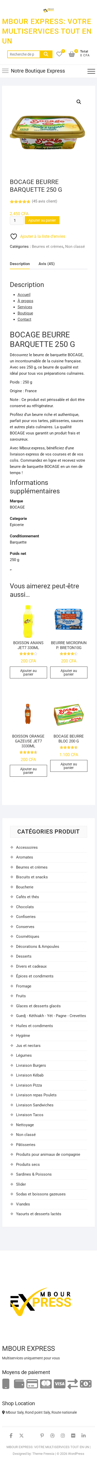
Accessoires (27, 847)
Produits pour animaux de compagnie (48, 1154)
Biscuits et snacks (32, 877)
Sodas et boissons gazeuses (41, 1194)
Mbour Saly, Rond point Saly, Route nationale (41, 1412)
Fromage (23, 986)
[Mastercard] (46, 1384)
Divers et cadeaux (31, 966)
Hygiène (23, 1035)
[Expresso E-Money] (32, 1384)
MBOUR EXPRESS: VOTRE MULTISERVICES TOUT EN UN (47, 31)
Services (25, 307)
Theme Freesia (43, 1454)
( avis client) (44, 201)
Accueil (24, 294)
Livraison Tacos (29, 1115)
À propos (25, 301)
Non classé (75, 246)
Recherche (46, 54)
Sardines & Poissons (34, 1174)
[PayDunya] (86, 1384)
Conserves (25, 926)
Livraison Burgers (31, 1065)
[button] (79, 102)
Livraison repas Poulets (36, 1095)
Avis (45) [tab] (47, 263)
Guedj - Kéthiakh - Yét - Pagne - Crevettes (51, 1015)
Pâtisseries (25, 1144)
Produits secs (28, 1164)
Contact (24, 319)
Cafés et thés (27, 897)
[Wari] (73, 1384)
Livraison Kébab (29, 1075)
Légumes (24, 1055)
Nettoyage (25, 1125)
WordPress (76, 1454)
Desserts (24, 956)
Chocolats (25, 907)
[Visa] (59, 1384)
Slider (21, 1184)
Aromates (24, 857)
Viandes (23, 1204)
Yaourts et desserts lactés (38, 1214)
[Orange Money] (6, 1384)
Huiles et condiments (34, 1025)
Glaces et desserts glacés (38, 1006)
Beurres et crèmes (47, 246)
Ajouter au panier (42, 220)
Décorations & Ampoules (37, 946)
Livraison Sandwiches (35, 1105)
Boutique (25, 313)
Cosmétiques (27, 936)
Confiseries (26, 916)
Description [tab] (20, 263)
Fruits (21, 996)
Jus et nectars (28, 1045)
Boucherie (24, 887)
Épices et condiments (35, 976)
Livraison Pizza (29, 1085)
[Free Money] (19, 1384)
